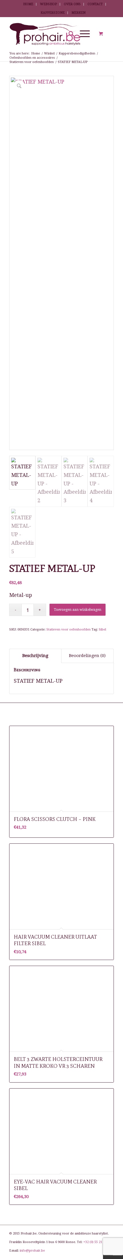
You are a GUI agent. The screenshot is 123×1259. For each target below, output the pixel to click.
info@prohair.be (32, 1250)
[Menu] (82, 34)
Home (28, 4)
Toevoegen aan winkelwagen (77, 610)
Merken (79, 13)
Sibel (102, 629)
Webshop (48, 4)
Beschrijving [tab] (35, 655)
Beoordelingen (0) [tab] (87, 655)
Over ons (72, 4)
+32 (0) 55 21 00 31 (97, 1242)
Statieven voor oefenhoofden (68, 629)
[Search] (68, 34)
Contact (95, 4)
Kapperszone (53, 13)
